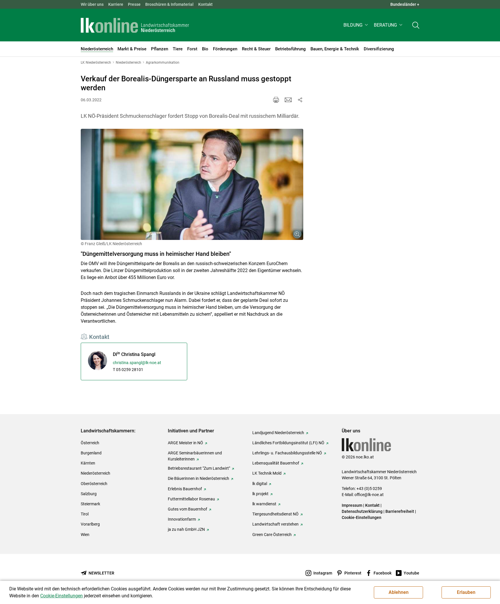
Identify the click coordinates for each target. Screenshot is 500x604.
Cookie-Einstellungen (361, 517)
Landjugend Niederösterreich (278, 432)
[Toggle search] (415, 25)
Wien (85, 534)
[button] (356, 25)
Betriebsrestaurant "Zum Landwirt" (199, 468)
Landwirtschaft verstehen (275, 524)
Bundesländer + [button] (404, 4)
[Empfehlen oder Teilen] (299, 99)
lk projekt (260, 493)
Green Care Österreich (272, 534)
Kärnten (88, 463)
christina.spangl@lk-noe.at (137, 362)
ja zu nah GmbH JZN (186, 529)
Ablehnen (399, 592)
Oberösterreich (94, 483)
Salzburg (89, 493)
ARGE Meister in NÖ (185, 442)
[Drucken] (276, 99)
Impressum (352, 505)
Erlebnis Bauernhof (185, 488)
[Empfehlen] (288, 99)
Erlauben (466, 592)
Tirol (85, 514)
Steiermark (90, 504)
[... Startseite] (135, 25)
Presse (134, 4)
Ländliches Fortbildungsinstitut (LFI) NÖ (288, 442)
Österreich (90, 442)
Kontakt (205, 4)
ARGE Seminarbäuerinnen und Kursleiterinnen (195, 456)
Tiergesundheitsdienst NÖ (275, 514)
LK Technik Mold (267, 473)
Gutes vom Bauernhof (187, 509)
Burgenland (91, 453)
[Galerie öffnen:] (192, 184)
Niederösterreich (95, 473)
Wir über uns (92, 4)
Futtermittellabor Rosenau (191, 499)
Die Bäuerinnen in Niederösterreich (198, 478)
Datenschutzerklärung (362, 511)
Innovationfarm (182, 519)
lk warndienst (264, 504)
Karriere (115, 4)
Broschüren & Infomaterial (169, 4)
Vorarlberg (90, 524)
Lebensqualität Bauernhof (275, 463)
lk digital (259, 483)
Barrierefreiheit (399, 511)
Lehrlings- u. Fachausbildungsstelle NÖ (287, 453)
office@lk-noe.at (369, 494)
